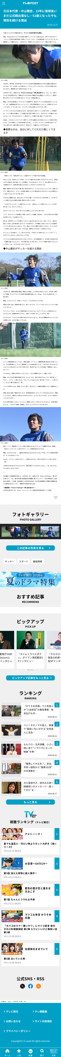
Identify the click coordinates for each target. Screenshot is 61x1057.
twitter (22, 986)
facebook (30, 986)
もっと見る (30, 802)
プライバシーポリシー (18, 1031)
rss (38, 986)
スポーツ (23, 561)
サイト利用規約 (43, 1021)
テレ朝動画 (41, 1011)
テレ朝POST (30, 3)
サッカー (9, 561)
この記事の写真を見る (30, 548)
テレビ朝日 (12, 1011)
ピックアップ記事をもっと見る (30, 678)
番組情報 (37, 561)
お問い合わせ (13, 1021)
